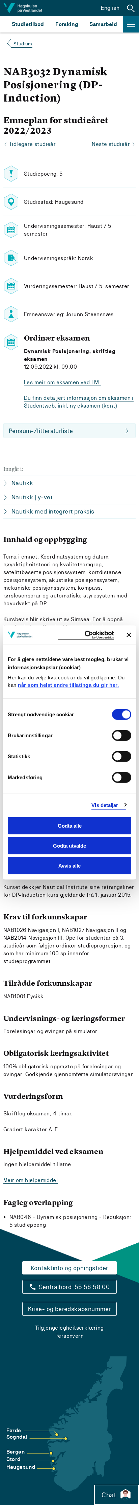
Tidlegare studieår (32, 144)
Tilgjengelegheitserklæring (69, 1328)
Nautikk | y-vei (31, 497)
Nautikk (22, 482)
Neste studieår (111, 144)
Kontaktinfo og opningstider (69, 1267)
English (110, 8)
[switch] (121, 735)
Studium (22, 43)
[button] (131, 8)
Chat (109, 1495)
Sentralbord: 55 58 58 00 (74, 1286)
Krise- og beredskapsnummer (69, 1308)
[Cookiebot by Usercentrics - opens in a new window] (86, 635)
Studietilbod (28, 24)
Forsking (66, 24)
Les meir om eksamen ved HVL (62, 382)
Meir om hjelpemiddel (30, 1180)
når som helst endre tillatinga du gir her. (68, 685)
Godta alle (70, 826)
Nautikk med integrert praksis (52, 511)
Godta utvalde (69, 845)
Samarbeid (103, 24)
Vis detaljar (104, 805)
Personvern (69, 1336)
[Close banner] (129, 635)
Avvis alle (69, 865)
